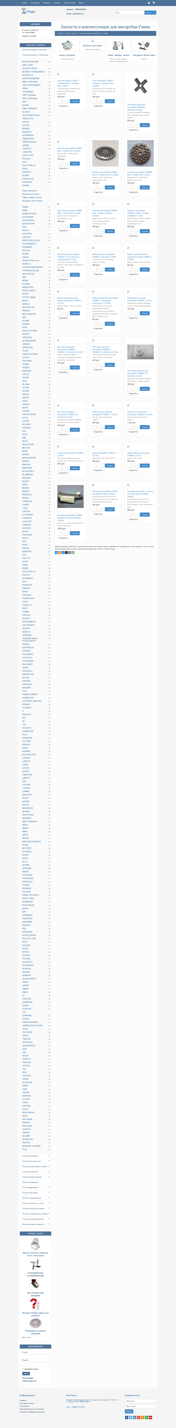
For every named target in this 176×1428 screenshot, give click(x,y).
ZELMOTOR (27, 1139)
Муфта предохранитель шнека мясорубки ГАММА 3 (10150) (69, 301)
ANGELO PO (28, 119)
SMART (25, 989)
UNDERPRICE (28, 1046)
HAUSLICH (27, 658)
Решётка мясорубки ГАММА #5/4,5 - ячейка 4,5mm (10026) (105, 173)
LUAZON (26, 788)
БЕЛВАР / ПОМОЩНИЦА (33, 72)
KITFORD (26, 741)
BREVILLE (27, 495)
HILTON (25, 678)
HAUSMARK (27, 661)
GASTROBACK (29, 622)
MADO (25, 301)
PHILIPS (26, 885)
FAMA (25, 210)
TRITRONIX (27, 1042)
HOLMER (26, 688)
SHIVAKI (26, 972)
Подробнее (63, 106)
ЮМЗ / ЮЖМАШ (29, 109)
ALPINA (25, 391)
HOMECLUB (27, 698)
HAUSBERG (27, 654)
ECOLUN (26, 159)
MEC (24, 317)
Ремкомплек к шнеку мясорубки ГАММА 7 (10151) (140, 299)
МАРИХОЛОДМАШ (30, 78)
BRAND (25, 488)
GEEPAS (26, 628)
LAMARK (26, 758)
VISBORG (26, 1096)
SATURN (26, 959)
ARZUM (25, 411)
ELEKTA (26, 575)
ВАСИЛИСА (27, 75)
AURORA (26, 428)
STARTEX (26, 999)
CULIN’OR (26, 521)
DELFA (25, 531)
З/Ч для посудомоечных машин (35, 1214)
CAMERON (27, 501)
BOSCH (25, 481)
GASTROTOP (28, 224)
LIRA (24, 781)
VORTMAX (27, 361)
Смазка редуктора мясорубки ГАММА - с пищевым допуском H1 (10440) (105, 301)
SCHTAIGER (28, 965)
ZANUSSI (26, 1129)
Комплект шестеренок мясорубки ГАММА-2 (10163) (140, 413)
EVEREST (26, 172)
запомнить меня (31, 1369)
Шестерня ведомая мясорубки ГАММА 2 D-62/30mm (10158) (67, 414)
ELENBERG (27, 578)
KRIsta (25, 748)
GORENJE (27, 635)
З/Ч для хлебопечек (30, 1172)
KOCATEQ (27, 234)
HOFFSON (27, 684)
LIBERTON (27, 775)
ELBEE (25, 568)
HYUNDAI (26, 708)
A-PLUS (25, 374)
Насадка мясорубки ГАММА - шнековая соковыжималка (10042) (70, 518)
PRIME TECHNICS (30, 895)
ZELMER (26, 1136)
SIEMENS (26, 975)
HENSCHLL (27, 671)
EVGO (25, 602)
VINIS (24, 1089)
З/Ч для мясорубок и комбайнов (35, 55)
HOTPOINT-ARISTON (31, 701)
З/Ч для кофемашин (30, 1187)
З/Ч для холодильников (31, 1198)
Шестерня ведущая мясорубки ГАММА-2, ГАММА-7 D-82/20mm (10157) (70, 349)
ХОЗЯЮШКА (28, 135)
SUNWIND (27, 1016)
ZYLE (24, 1149)
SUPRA (25, 1019)
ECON (25, 562)
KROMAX (26, 751)
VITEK (25, 1102)
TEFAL (25, 1029)
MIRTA (25, 835)
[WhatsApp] (73, 552)
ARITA (25, 401)
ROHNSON (27, 932)
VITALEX (26, 1099)
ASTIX (25, 418)
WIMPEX (26, 1123)
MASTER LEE (28, 307)
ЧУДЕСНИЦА (28, 139)
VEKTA (25, 1056)
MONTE (25, 838)
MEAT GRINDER (29, 822)
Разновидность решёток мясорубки (35, 1332)
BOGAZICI (26, 132)
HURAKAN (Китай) (30, 271)
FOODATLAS (28, 179)
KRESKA (26, 745)
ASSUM (25, 125)
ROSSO (25, 334)
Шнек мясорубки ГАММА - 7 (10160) (104, 454)
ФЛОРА (25, 105)
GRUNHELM (27, 648)
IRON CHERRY (29, 291)
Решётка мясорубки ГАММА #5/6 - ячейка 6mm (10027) (139, 173)
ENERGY (26, 588)
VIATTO (25, 357)
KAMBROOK (27, 731)
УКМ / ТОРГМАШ (29, 98)
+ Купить (74, 101)
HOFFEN (26, 681)
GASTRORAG (28, 220)
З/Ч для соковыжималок (32, 1177)
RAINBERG (27, 915)
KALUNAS (26, 728)
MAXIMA (26, 811)
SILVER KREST (29, 979)
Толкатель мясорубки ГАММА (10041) (70, 454)
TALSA (25, 351)
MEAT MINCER (29, 314)
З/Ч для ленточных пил (31, 1161)
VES (24, 1069)
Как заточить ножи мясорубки (35, 1294)
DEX (24, 541)
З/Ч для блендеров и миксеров (34, 50)
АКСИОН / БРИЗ (29, 68)
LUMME (25, 791)
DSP (24, 555)
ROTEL (25, 949)
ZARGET (26, 1133)
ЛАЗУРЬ (26, 250)
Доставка (57, 3)
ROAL (25, 327)
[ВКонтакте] (56, 552)
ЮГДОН (25, 368)
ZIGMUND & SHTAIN (31, 1146)
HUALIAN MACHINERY (32, 267)
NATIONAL (27, 852)
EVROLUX (27, 605)
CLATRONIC (27, 515)
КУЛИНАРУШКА (29, 214)
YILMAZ (25, 364)
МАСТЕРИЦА (28, 274)
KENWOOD (27, 738)
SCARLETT (27, 962)
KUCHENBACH (29, 244)
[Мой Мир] (63, 552)
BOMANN (26, 478)
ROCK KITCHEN (29, 331)
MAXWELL (27, 818)
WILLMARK (27, 1119)
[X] (66, 552)
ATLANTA (26, 424)
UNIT (24, 1049)
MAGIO (25, 798)
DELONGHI (27, 535)
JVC (24, 724)
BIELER (25, 461)
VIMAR (25, 1086)
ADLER (25, 378)
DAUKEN (26, 528)
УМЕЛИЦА (27, 337)
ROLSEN (26, 945)
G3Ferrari (26, 615)
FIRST (25, 608)
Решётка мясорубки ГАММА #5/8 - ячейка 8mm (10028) (69, 211)
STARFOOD (27, 347)
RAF (24, 912)
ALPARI (25, 388)
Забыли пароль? (29, 1380)
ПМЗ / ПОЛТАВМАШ (31, 85)
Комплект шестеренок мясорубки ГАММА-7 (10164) (105, 413)
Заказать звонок (69, 3)
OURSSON (27, 875)
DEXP (25, 545)
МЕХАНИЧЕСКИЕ (30, 62)
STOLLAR (26, 1009)
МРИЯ (25, 281)
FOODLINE (27, 182)
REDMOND (27, 922)
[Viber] (69, 552)
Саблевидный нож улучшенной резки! (35, 1274)
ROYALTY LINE (29, 939)
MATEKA (26, 311)
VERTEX (26, 1066)
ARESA (25, 394)
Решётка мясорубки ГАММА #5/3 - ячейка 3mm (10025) (69, 149)
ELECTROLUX (28, 165)
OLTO (24, 862)
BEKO (25, 441)
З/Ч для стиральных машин (33, 1208)
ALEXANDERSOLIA (31, 115)
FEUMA (25, 175)
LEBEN (25, 765)
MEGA (25, 825)
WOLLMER (27, 1126)
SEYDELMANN (29, 341)
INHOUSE (26, 714)
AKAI (24, 381)
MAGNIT (26, 801)
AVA (24, 431)
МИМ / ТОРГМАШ (30, 82)
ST (23, 995)
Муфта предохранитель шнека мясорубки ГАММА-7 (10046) (139, 257)
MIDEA (25, 828)
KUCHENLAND (29, 755)
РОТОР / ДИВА (29, 297)
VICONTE (26, 1076)
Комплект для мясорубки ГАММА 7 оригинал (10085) (104, 255)
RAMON (25, 324)
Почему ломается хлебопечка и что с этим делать (35, 1254)
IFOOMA (26, 284)
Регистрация (27, 1378)
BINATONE (27, 468)
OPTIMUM (26, 868)
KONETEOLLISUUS (31, 240)
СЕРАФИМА (27, 92)
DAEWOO (26, 525)
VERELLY (26, 1059)
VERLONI (26, 1062)
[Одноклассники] (59, 552)
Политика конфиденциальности (32, 1412)
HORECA (26, 264)
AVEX (24, 434)
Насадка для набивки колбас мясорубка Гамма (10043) (105, 492)
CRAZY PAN (27, 155)
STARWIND (27, 1002)
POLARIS (26, 892)
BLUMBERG (27, 475)
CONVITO (26, 149)
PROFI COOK (28, 898)
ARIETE (25, 398)
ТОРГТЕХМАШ (29, 95)
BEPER (25, 455)
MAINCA (26, 304)
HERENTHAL (28, 674)
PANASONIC (28, 878)
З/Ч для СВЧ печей (30, 1193)
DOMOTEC (27, 552)
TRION (25, 1036)
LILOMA (25, 321)
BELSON (26, 448)
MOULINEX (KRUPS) (31, 842)
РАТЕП (25, 294)
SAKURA (26, 955)
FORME (25, 612)
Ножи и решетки (29, 191)
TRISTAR (26, 1039)
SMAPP (25, 985)
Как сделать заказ (27, 1403)
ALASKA (26, 112)
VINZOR (26, 1092)
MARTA (25, 805)
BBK (24, 438)
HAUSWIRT (27, 664)
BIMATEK (26, 465)
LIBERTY (26, 778)
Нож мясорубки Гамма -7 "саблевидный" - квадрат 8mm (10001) (68, 83)
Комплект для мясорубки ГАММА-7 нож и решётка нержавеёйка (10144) (68, 257)
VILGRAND (27, 1082)
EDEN (25, 565)
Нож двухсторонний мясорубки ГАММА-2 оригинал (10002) (136, 107)
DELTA (25, 538)
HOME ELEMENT (30, 694)
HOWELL (26, 704)
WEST (25, 1116)
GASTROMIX (28, 217)
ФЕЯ (24, 102)
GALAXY (26, 618)
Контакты (46, 3)
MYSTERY (27, 848)
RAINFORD (27, 919)
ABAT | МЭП (27, 65)
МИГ (24, 277)
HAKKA (25, 257)
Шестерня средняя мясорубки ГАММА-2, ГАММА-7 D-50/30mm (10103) (105, 349)
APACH (25, 122)
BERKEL (26, 129)
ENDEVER (27, 585)
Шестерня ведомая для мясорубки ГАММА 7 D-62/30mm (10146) (137, 373)
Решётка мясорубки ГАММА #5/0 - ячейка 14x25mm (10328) (104, 213)
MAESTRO (27, 795)
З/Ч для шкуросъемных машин (34, 1166)
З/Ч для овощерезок (30, 1182)
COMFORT (27, 518)
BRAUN (25, 491)
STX (24, 1012)
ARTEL (25, 408)
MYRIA (25, 845)
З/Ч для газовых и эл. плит (33, 1203)
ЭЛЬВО (25, 145)
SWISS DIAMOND (30, 1022)
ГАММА (25, 185)
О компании (35, 3)
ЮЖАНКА (26, 371)
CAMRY (25, 505)
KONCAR (26, 237)
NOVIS (25, 858)
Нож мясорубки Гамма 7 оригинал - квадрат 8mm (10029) (103, 83)
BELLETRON (28, 444)
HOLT (24, 691)
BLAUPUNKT (28, 471)
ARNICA (26, 404)
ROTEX (25, 952)
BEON (25, 451)
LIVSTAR (26, 785)
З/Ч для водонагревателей (32, 1219)
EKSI (24, 162)
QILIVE (25, 908)
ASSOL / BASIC (29, 414)
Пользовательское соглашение (32, 1409)
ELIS (24, 582)
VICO (24, 1072)
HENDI (25, 668)
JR (23, 721)
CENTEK (26, 511)
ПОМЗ (25, 88)
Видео (81, 3)
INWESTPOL (28, 287)
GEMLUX (26, 632)
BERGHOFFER (29, 458)
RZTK (24, 942)
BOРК (24, 485)
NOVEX (25, 855)
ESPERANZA (28, 598)
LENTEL (26, 768)
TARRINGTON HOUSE (32, 1026)
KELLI (25, 735)
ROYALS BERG (29, 935)
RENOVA (26, 925)
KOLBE (25, 254)
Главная (24, 3)
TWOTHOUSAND (30, 354)
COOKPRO (27, 152)
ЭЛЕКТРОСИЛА (29, 142)
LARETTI (26, 761)
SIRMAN (26, 344)
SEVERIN (26, 969)
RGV (24, 929)
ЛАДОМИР (27, 247)
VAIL (24, 1052)
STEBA (25, 1005)
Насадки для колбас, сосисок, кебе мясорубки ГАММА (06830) (140, 494)
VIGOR (25, 1079)
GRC (24, 227)
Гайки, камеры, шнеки (32, 197)
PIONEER (26, 888)
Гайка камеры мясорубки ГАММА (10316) (138, 454)
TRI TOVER (27, 1032)
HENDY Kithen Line (30, 260)
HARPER (26, 651)
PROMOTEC (27, 902)
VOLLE (25, 1109)
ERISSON (26, 595)
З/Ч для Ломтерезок (30, 1156)
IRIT (24, 718)
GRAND (25, 644)
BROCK (25, 498)
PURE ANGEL (28, 905)
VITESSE (26, 1106)
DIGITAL (26, 548)
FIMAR (25, 207)
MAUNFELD (27, 808)
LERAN (25, 771)
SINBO (25, 982)
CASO (25, 508)
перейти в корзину (29, 36)
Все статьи (26, 1337)
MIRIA (25, 832)
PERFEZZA (27, 882)
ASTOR (25, 421)
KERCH (25, 230)
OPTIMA (26, 865)
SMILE (25, 992)
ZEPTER (26, 1143)
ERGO (25, 169)
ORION (25, 872)
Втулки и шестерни (30, 194)
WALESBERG (28, 1113)
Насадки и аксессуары (32, 201)
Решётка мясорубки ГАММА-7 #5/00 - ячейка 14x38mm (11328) (138, 213)
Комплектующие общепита (33, 1224)
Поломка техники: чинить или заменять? (35, 1314)
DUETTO (26, 558)
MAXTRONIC (28, 815)
